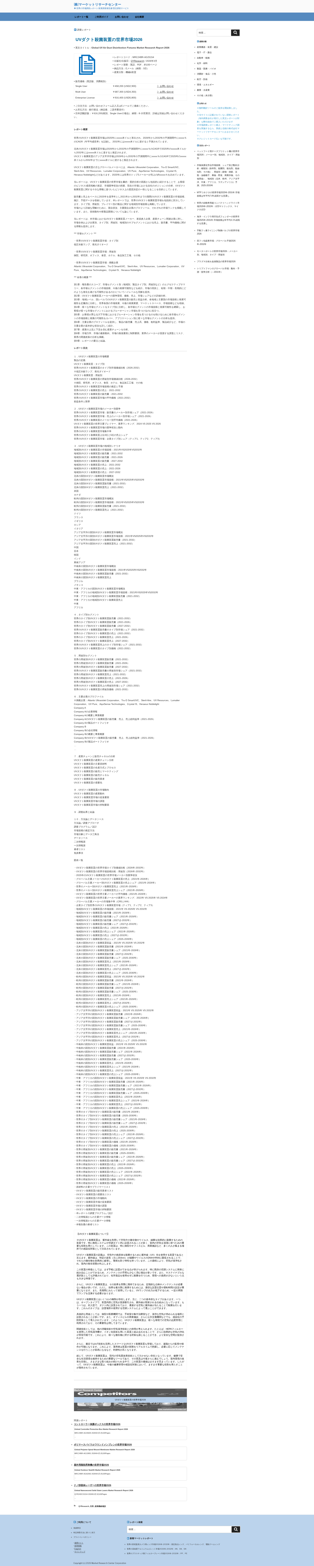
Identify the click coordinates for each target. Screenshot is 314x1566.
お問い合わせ (122, 16)
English (77, 1549)
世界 (92, 1506)
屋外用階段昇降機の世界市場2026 (91, 1464)
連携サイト (78, 1543)
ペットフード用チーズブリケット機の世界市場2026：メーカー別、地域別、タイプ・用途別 (218, 154)
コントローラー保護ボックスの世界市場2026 (97, 1424)
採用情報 (78, 1546)
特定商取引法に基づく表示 (84, 1532)
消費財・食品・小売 (206, 74)
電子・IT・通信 (204, 52)
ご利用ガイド (101, 16)
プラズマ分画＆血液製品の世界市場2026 (216, 261)
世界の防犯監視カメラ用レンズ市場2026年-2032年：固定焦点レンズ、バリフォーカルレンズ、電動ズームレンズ (173, 1544)
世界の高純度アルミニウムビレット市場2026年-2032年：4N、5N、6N (156, 1549)
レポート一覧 (81, 16)
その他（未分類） (205, 95)
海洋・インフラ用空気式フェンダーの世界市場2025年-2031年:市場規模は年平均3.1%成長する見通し (218, 220)
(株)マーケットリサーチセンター (97, 4)
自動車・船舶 (203, 58)
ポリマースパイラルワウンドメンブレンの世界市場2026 (103, 1444)
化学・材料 (202, 63)
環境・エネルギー (205, 84)
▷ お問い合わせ (165, 86)
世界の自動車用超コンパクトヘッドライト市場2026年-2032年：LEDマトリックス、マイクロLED (218, 206)
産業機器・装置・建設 (207, 47)
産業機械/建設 (100, 1506)
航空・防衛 (202, 79)
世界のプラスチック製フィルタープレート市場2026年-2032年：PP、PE (157, 1553)
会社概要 (139, 16)
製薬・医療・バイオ (206, 68)
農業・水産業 (203, 90)
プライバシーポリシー (82, 1537)
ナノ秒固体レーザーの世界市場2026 (92, 1485)
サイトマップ (79, 1551)
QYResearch (137, 61)
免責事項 (77, 1528)
